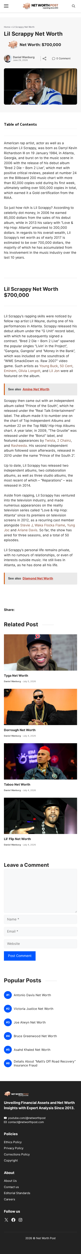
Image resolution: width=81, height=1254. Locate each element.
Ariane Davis (27, 530)
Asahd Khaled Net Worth (32, 1050)
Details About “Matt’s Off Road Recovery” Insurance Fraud (45, 1063)
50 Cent (66, 366)
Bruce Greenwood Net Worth (35, 1036)
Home (7, 27)
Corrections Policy (17, 1154)
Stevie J (26, 525)
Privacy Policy (13, 1148)
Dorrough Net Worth (20, 730)
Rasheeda (19, 446)
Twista (50, 440)
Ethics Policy (13, 1142)
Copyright (11, 1160)
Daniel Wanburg (24, 57)
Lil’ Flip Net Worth (17, 839)
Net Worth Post (46, 1238)
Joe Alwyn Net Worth (30, 1022)
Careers (9, 1199)
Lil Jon (54, 371)
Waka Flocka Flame (50, 525)
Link (54, 59)
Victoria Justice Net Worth (33, 1009)
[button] (73, 6)
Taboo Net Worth (17, 784)
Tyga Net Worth (16, 675)
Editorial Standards (17, 1193)
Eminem (10, 371)
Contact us (11, 1187)
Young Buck (48, 366)
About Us (10, 1181)
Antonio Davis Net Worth (32, 995)
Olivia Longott (29, 371)
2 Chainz (64, 440)
